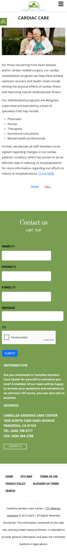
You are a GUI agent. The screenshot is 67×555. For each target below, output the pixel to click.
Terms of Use (49, 476)
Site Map (26, 476)
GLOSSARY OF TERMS (46, 483)
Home (9, 476)
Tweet (35, 186)
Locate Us (15, 446)
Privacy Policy (15, 483)
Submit (9, 353)
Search (10, 490)
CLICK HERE (46, 173)
